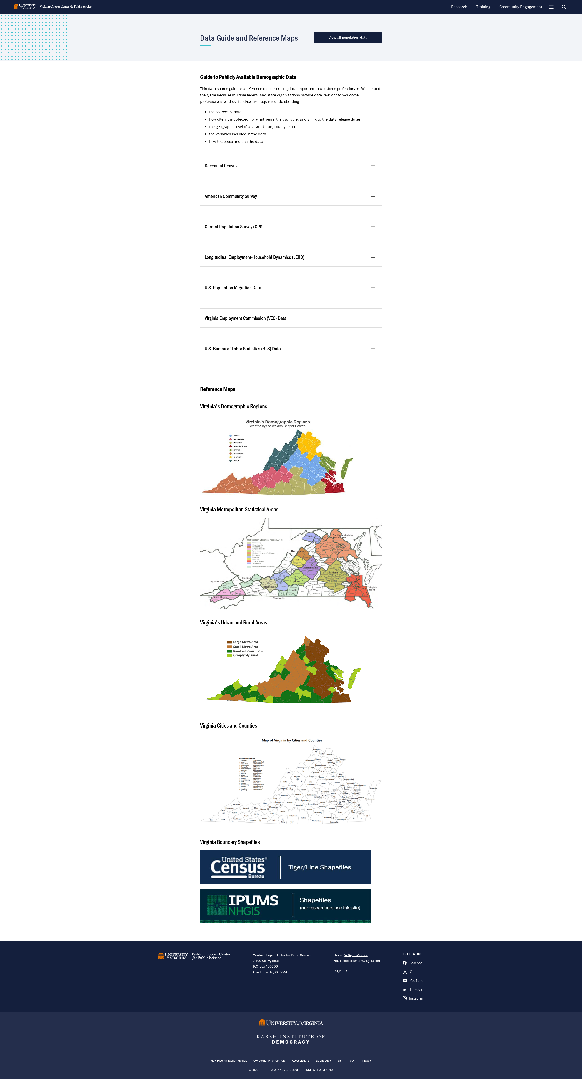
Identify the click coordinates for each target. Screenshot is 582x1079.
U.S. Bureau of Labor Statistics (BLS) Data (243, 348)
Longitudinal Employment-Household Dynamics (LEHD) (254, 257)
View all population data (348, 37)
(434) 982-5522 (356, 955)
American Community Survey (231, 196)
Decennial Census (221, 165)
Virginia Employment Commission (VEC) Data (245, 318)
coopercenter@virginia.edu (361, 960)
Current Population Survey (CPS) (234, 226)
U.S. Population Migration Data (233, 287)
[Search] (563, 6)
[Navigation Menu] (551, 6)
